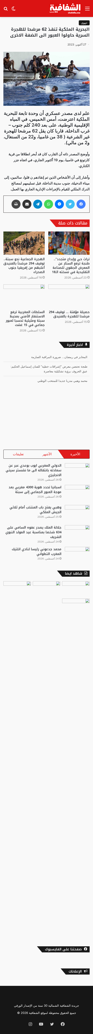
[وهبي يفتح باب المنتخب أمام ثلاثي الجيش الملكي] (77, 513)
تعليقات (18, 454)
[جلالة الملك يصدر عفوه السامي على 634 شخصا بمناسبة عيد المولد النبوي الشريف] (77, 533)
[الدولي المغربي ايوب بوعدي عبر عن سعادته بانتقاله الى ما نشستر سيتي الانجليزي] (77, 471)
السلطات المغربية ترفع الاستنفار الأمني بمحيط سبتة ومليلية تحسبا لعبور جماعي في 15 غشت (25, 318)
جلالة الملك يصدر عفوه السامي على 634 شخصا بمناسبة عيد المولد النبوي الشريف (33, 532)
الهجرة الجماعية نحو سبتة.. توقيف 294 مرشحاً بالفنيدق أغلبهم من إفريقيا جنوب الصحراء (24, 265)
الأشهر (47, 454)
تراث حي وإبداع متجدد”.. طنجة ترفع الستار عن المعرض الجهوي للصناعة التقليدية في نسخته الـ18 (71, 265)
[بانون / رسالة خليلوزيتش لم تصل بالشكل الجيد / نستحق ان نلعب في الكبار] (76, 768)
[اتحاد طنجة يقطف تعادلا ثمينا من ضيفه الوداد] (17, 589)
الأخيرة (75, 454)
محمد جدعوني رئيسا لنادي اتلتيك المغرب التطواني (36, 551)
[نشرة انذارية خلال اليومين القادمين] (46, 589)
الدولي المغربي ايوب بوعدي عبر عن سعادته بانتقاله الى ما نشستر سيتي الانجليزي (33, 470)
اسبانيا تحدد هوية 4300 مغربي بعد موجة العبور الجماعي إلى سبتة (35, 489)
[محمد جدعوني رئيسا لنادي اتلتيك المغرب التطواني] (77, 555)
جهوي (84, 22)
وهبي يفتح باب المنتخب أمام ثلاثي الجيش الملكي (35, 509)
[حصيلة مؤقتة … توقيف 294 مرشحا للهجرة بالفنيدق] (69, 296)
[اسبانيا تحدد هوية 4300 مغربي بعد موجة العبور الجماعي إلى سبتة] (77, 493)
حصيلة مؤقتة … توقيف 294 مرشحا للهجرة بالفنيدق (69, 314)
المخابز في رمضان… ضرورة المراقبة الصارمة (59, 357)
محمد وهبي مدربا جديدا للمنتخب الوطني (62, 380)
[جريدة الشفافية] (65, 8)
